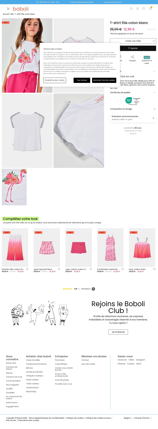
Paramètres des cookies (55, 80)
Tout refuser (82, 80)
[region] (80, 65)
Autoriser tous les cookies (104, 80)
